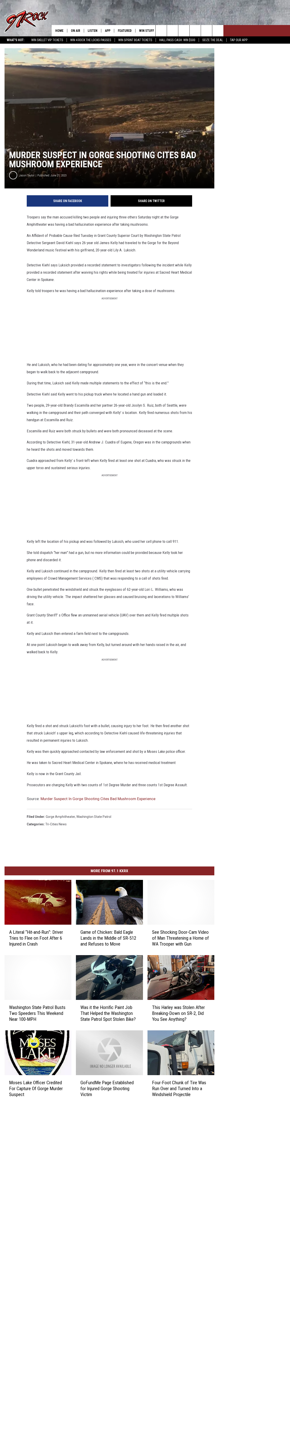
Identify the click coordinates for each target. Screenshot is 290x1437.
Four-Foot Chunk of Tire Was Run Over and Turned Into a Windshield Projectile (179, 1088)
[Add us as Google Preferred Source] (172, 30)
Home (59, 31)
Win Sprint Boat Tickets (135, 40)
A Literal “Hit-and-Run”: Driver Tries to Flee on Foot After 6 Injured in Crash (36, 938)
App (107, 31)
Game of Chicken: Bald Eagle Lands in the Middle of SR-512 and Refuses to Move (108, 938)
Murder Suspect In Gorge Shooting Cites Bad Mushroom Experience (98, 798)
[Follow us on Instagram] (195, 30)
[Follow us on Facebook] (183, 30)
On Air (75, 31)
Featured (125, 31)
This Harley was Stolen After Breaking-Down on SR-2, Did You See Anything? (178, 1013)
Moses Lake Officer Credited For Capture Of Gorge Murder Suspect (36, 1088)
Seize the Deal (212, 40)
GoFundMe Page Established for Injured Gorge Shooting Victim (107, 1088)
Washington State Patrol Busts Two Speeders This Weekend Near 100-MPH (37, 1013)
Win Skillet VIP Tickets (47, 40)
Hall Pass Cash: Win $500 (177, 40)
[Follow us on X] (206, 30)
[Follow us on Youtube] (217, 30)
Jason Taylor (26, 175)
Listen (92, 31)
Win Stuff (146, 31)
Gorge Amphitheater (60, 817)
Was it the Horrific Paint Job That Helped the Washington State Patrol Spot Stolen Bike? (108, 1013)
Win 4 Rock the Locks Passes (90, 40)
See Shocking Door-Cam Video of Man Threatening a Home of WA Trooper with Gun (180, 938)
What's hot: (15, 40)
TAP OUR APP (239, 40)
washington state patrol (93, 817)
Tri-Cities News (56, 824)
